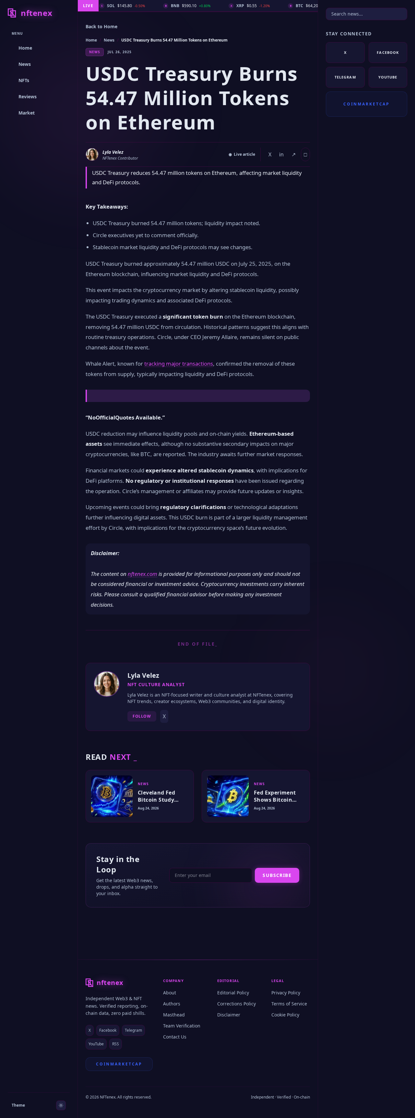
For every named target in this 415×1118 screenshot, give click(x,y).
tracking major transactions (178, 363)
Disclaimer (228, 1015)
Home (91, 40)
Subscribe (277, 875)
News (109, 40)
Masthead (174, 1015)
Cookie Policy (285, 1015)
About (169, 993)
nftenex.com (142, 573)
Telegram (133, 1030)
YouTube (96, 1044)
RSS (115, 1044)
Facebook (107, 1030)
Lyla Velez (112, 152)
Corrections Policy (236, 1004)
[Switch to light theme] (61, 1105)
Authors (171, 1004)
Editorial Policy (233, 993)
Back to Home (101, 26)
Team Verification (181, 1026)
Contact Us (174, 1037)
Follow (142, 716)
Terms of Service (289, 1004)
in (281, 154)
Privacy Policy (285, 993)
